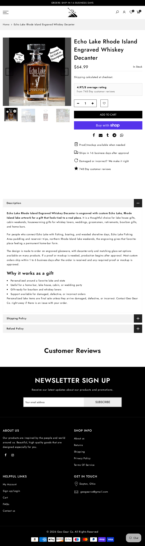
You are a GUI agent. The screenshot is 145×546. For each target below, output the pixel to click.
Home (6, 24)
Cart (5, 497)
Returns (78, 445)
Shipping (79, 77)
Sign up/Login (11, 491)
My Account (10, 484)
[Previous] (9, 72)
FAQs (6, 504)
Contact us (9, 511)
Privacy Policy (82, 458)
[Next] (64, 72)
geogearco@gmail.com (94, 492)
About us (79, 438)
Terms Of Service (84, 465)
